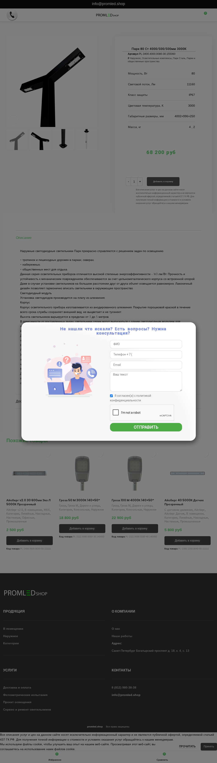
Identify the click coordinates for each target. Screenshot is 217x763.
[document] (108, 381)
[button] (192, 328)
